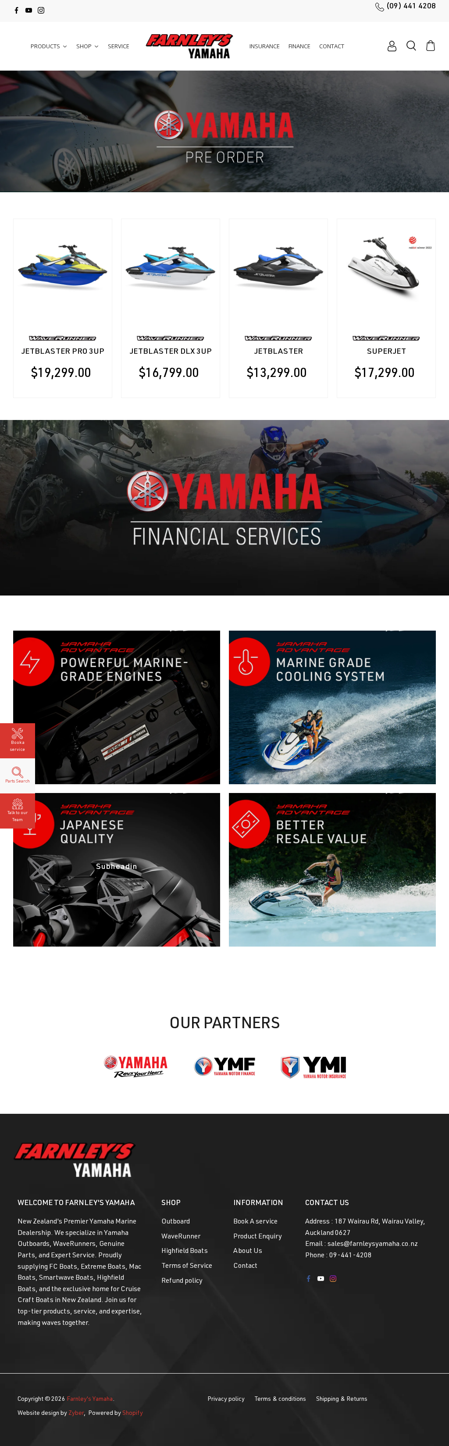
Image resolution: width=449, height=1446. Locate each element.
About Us (247, 1251)
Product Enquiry (257, 1237)
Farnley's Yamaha (90, 1399)
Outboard (175, 1222)
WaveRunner (180, 1237)
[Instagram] (41, 10)
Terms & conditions (280, 1399)
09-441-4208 (350, 1255)
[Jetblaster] (278, 268)
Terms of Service (186, 1266)
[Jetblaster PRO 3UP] (63, 268)
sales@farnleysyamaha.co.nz (373, 1244)
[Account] (392, 46)
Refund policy (182, 1281)
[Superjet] (386, 268)
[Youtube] (28, 10)
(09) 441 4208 (411, 7)
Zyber (76, 1413)
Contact (245, 1266)
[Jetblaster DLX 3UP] (170, 268)
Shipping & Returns (341, 1399)
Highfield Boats (184, 1251)
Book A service (255, 1222)
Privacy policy (226, 1399)
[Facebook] (16, 10)
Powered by (115, 1413)
